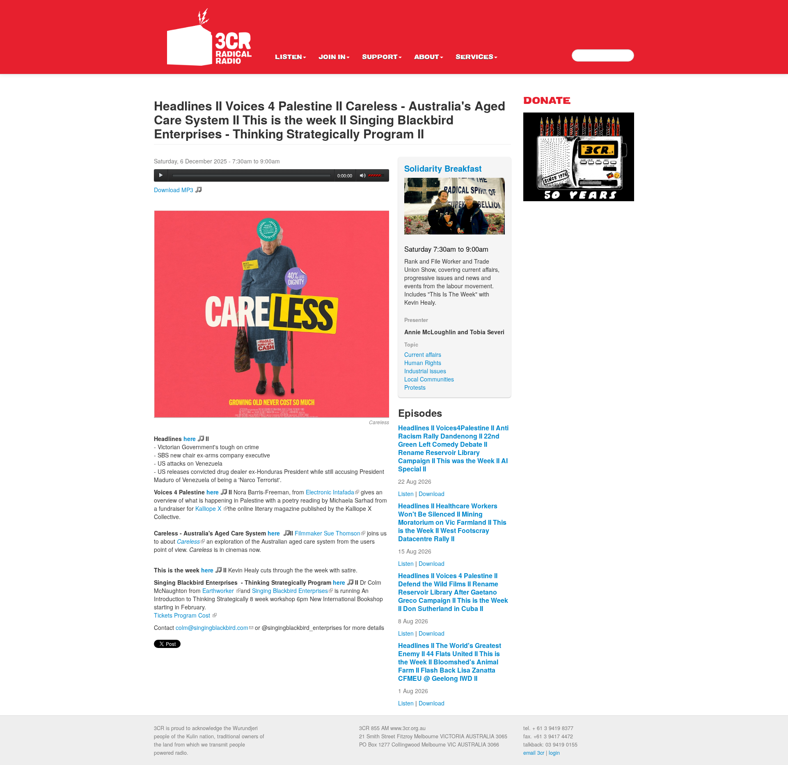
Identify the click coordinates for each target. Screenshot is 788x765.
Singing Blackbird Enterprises (292, 590)
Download (431, 493)
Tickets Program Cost (185, 615)
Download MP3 (173, 190)
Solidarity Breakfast (443, 168)
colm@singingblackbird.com (214, 627)
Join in (332, 57)
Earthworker (221, 590)
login (554, 752)
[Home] (209, 37)
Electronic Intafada (332, 492)
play (161, 175)
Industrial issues (425, 371)
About (426, 57)
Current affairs (422, 354)
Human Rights (422, 362)
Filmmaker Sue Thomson (330, 533)
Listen (288, 57)
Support (380, 57)
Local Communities (429, 379)
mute (363, 175)
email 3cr (533, 752)
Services (474, 57)
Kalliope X (211, 508)
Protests (415, 387)
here (189, 438)
